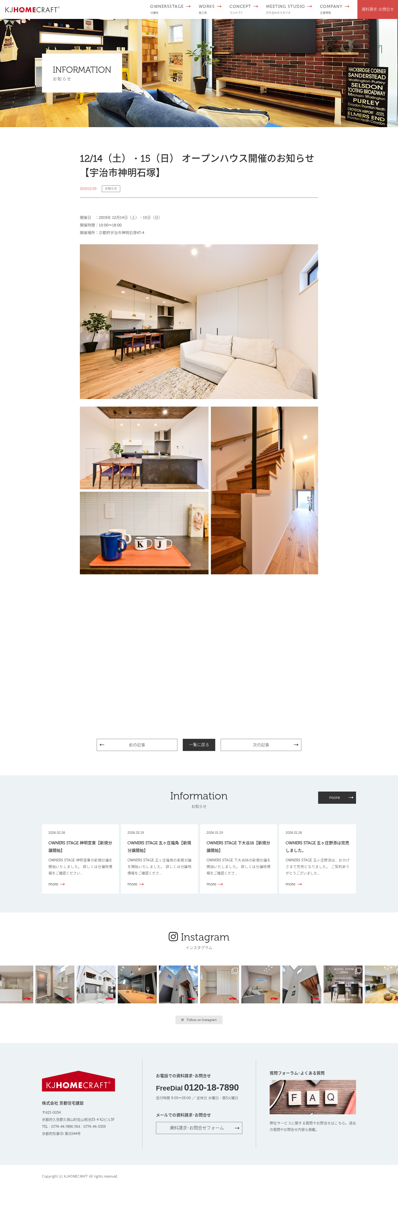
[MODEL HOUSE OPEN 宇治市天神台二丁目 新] (138, 983)
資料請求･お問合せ (378, 9)
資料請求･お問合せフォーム (197, 1128)
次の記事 (261, 745)
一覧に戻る (199, 744)
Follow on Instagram (202, 1020)
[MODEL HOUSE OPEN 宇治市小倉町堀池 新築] (220, 983)
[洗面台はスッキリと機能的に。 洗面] (56, 983)
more (334, 797)
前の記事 (137, 745)
